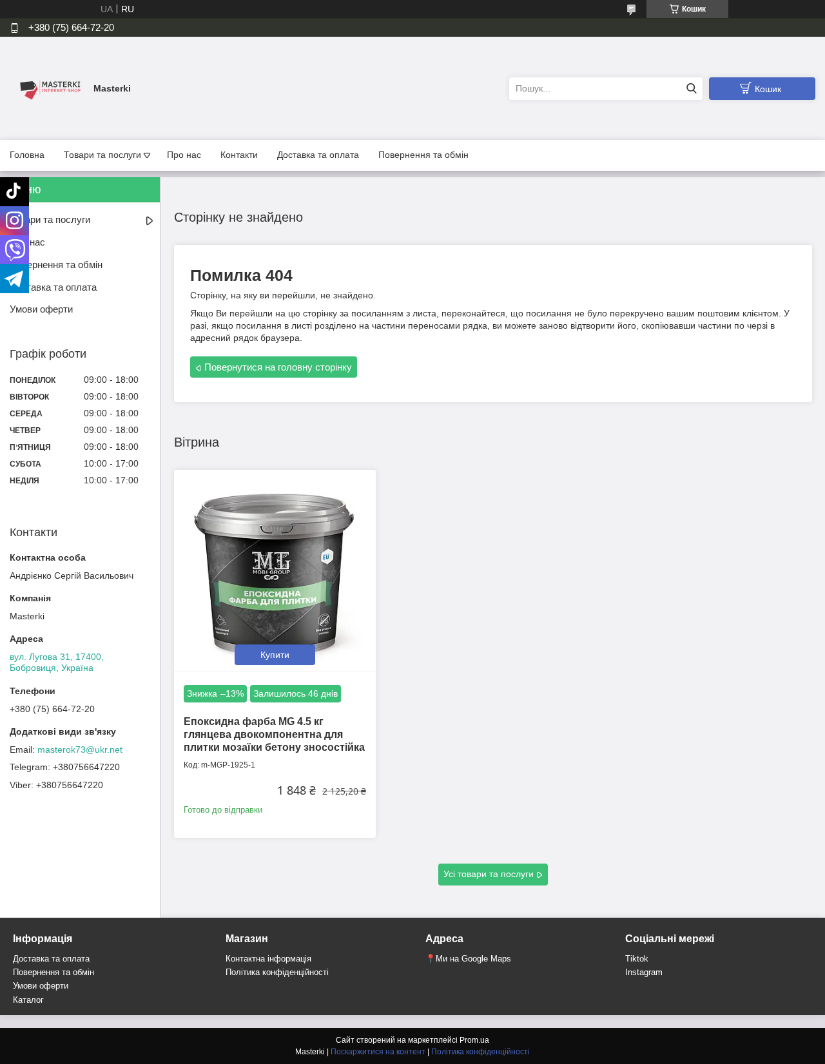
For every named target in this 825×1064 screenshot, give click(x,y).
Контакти (239, 155)
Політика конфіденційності (277, 972)
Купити (274, 655)
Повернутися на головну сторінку (278, 367)
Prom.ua (474, 1040)
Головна (27, 155)
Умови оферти (41, 309)
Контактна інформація (268, 958)
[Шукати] (691, 88)
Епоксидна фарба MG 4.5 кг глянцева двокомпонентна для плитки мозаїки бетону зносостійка (274, 734)
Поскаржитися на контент (378, 1051)
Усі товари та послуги (488, 874)
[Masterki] (48, 87)
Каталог (28, 1000)
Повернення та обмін (423, 155)
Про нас (184, 155)
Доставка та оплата (318, 155)
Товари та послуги (102, 155)
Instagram (644, 972)
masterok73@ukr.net (79, 749)
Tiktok (636, 958)
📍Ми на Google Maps (468, 958)
